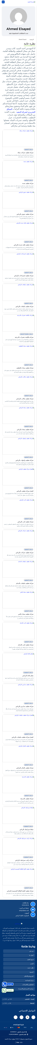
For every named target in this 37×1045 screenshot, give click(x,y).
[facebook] (33, 1017)
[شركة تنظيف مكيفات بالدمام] (18, 569)
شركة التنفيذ (8, 1039)
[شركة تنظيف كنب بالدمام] (18, 630)
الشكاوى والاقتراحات (27, 984)
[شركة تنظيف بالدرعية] (18, 784)
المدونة (31, 972)
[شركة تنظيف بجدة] (18, 169)
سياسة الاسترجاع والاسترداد (25, 989)
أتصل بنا (31, 955)
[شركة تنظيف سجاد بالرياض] (18, 415)
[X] (27, 1017)
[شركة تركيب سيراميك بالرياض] (18, 846)
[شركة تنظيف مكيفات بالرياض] (18, 292)
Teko (17, 1042)
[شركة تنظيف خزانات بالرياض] (18, 538)
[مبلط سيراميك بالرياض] (18, 815)
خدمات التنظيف (28, 149)
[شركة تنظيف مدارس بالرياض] (18, 692)
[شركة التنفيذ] (18, 924)
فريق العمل (30, 959)
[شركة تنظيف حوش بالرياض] (18, 199)
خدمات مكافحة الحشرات (26, 334)
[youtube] (21, 1017)
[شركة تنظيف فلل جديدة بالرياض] (18, 230)
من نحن (31, 951)
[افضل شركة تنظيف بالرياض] (18, 476)
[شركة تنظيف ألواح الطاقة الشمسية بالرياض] (18, 876)
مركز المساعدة (29, 980)
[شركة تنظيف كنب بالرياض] (18, 507)
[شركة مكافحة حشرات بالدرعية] (18, 322)
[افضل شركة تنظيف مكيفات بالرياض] (18, 722)
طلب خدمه (30, 968)
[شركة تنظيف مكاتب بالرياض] (18, 384)
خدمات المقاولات (28, 672)
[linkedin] (15, 1017)
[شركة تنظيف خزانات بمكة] (18, 138)
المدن (31, 963)
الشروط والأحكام (28, 976)
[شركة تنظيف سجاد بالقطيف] (18, 353)
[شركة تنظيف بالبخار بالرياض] (18, 753)
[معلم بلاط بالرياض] (18, 661)
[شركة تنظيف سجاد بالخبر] (18, 599)
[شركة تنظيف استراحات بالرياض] (18, 261)
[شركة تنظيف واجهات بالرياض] (18, 446)
